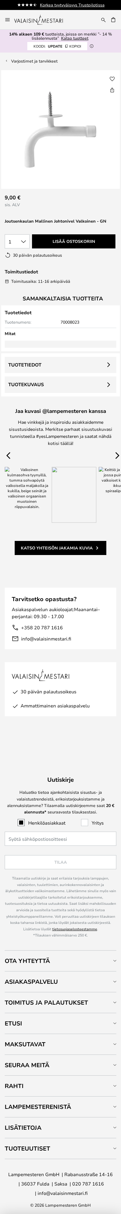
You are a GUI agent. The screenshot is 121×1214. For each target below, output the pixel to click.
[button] (112, 79)
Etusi (13, 1023)
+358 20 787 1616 (42, 627)
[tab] (60, 960)
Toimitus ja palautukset (46, 1002)
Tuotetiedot (24, 364)
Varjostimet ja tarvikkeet (34, 61)
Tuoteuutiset (27, 1148)
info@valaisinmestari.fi (46, 638)
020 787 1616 (88, 1184)
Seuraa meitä (27, 1065)
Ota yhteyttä (27, 961)
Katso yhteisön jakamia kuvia (57, 548)
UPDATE (57, 46)
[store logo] (42, 19)
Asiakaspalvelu (31, 982)
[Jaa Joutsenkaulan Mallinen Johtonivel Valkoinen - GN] (112, 89)
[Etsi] (103, 19)
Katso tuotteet (74, 38)
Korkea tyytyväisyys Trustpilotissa (72, 5)
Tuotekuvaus (26, 384)
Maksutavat (25, 1044)
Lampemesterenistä (38, 1107)
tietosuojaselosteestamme (74, 929)
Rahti (14, 1086)
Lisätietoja (23, 1127)
